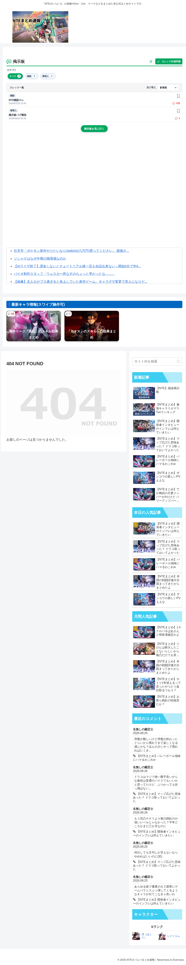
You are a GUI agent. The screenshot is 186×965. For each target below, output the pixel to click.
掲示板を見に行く (94, 128)
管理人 (13, 110)
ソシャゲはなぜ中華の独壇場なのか (40, 258)
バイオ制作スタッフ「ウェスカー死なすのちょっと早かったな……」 (64, 274)
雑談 (12, 95)
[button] (178, 361)
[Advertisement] (94, 165)
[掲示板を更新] (150, 61)
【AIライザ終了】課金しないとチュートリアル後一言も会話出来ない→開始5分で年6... (77, 266)
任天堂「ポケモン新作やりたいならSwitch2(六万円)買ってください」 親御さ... (71, 251)
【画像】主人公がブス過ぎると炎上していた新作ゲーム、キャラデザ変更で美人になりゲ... (80, 281)
